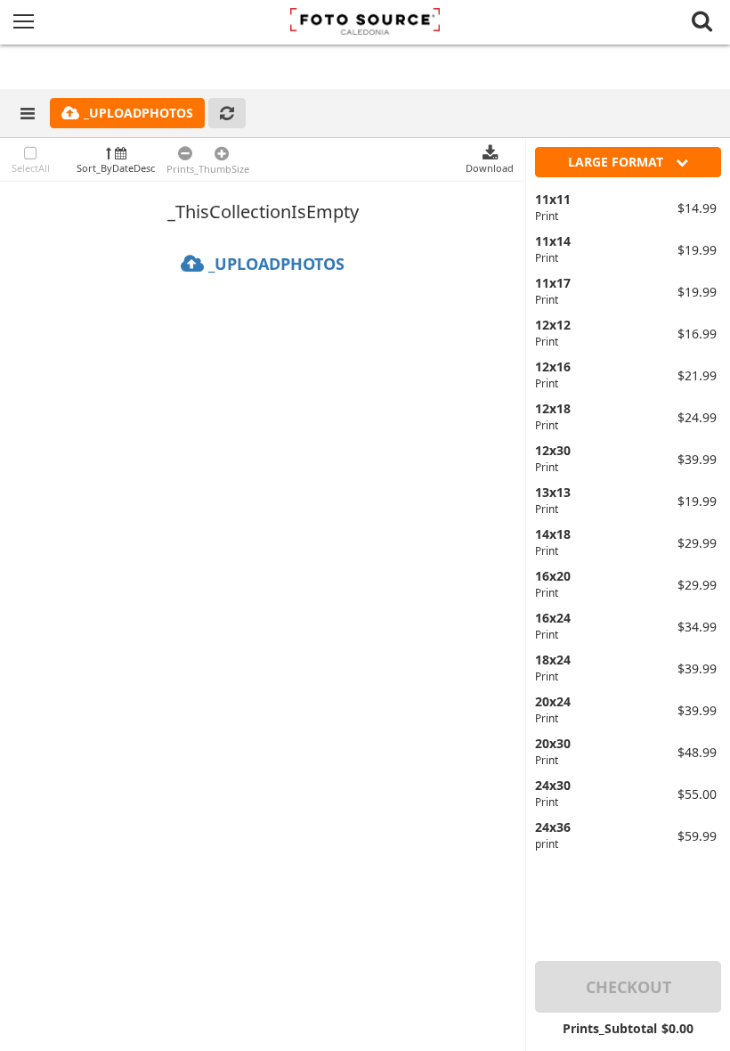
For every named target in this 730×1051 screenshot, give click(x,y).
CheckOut (628, 987)
